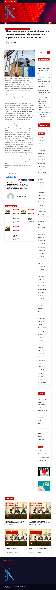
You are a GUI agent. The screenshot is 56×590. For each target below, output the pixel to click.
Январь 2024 (41, 237)
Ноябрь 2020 (41, 360)
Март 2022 (41, 308)
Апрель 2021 (41, 344)
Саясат (40, 427)
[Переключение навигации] (43, 23)
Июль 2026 (41, 140)
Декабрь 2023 (41, 240)
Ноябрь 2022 (41, 282)
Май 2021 (40, 341)
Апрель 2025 (41, 189)
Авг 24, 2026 (16, 221)
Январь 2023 (41, 276)
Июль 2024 (41, 218)
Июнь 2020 (41, 370)
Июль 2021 (41, 334)
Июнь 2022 (41, 299)
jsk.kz (15, 42)
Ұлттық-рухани (42, 439)
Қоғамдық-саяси (42, 410)
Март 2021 (40, 347)
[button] (46, 23)
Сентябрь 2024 (42, 211)
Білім (39, 407)
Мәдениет (40, 417)
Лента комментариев (43, 457)
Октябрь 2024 (41, 208)
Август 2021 (41, 331)
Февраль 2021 (41, 350)
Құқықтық (40, 414)
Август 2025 (41, 176)
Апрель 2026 (41, 150)
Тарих (39, 433)
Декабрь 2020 (41, 357)
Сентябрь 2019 (42, 383)
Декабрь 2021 (41, 318)
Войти (39, 451)
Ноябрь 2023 (41, 244)
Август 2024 (41, 215)
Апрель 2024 (41, 228)
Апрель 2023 (41, 266)
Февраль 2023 (41, 273)
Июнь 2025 (41, 182)
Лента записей (42, 454)
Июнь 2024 (41, 221)
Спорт (39, 430)
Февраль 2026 (41, 156)
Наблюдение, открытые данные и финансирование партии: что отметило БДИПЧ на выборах (44, 66)
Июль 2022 (41, 295)
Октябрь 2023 (41, 247)
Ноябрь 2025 (41, 166)
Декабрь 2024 (41, 202)
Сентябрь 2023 (42, 250)
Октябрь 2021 (41, 324)
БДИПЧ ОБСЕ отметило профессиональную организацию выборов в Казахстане (44, 90)
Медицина (40, 420)
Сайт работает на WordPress (10, 586)
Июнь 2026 (41, 144)
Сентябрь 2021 (42, 328)
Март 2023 (41, 270)
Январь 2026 (41, 160)
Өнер (39, 423)
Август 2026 (41, 137)
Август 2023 (41, 253)
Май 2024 (40, 224)
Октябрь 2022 (41, 286)
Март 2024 (41, 231)
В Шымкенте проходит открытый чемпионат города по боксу (44, 114)
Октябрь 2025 (41, 169)
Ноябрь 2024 (41, 205)
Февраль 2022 (41, 312)
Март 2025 (41, 192)
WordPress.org (42, 460)
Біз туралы (49, 587)
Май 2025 (40, 186)
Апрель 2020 (41, 376)
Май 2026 (40, 147)
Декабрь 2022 (41, 279)
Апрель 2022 (41, 305)
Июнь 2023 (41, 260)
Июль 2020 (41, 366)
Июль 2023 (41, 257)
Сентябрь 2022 (42, 289)
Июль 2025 (41, 179)
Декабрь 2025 (41, 163)
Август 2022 (41, 292)
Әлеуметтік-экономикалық (24, 28)
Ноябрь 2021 (41, 321)
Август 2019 (41, 386)
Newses (21, 586)
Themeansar (7, 587)
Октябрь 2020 (41, 363)
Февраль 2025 (41, 195)
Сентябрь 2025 (42, 173)
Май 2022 (40, 302)
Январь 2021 (41, 354)
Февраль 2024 (42, 234)
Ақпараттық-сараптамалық (11, 28)
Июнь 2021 (41, 337)
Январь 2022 (41, 315)
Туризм (40, 436)
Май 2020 (40, 373)
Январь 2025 (41, 198)
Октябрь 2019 (41, 379)
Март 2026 (41, 153)
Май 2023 (40, 263)
